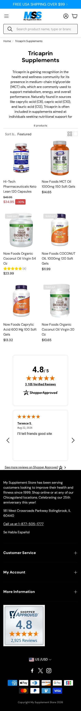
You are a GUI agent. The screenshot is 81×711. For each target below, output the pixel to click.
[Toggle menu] (6, 16)
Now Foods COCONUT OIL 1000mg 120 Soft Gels (58, 258)
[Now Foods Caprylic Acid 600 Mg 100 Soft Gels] (21, 301)
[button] (40, 29)
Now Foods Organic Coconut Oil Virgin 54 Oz (19, 258)
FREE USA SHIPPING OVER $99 (39, 4)
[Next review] (73, 440)
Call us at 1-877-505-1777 (23, 524)
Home (7, 41)
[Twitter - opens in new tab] (40, 670)
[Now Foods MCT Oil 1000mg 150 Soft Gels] (60, 158)
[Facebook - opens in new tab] (32, 670)
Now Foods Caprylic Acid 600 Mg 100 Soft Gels (20, 329)
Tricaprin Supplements (29, 41)
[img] (40, 378)
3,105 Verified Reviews (40, 384)
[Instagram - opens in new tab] (48, 670)
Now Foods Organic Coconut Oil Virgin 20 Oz (58, 329)
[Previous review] (7, 440)
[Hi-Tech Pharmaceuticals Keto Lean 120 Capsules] (21, 158)
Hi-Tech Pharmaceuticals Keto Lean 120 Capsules (19, 186)
